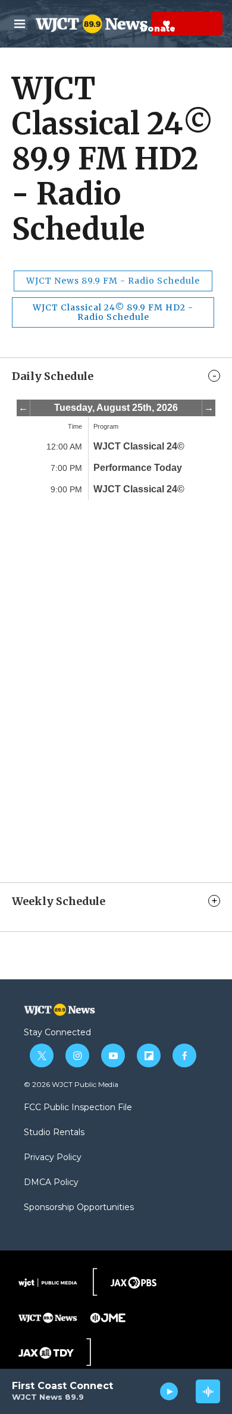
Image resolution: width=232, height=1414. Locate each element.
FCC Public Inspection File (78, 1108)
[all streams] (208, 1391)
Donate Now (137, 23)
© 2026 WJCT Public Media (71, 1084)
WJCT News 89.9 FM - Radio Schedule (113, 280)
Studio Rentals (54, 1133)
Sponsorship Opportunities (79, 1207)
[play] (169, 1391)
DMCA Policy (51, 1182)
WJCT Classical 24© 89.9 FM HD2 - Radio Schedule (113, 312)
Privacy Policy (52, 1157)
